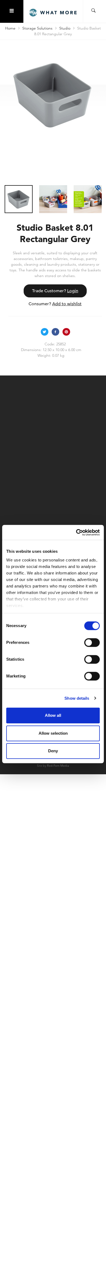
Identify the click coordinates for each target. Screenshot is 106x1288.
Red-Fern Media (58, 765)
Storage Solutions (37, 28)
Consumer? (55, 304)
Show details (76, 698)
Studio (64, 28)
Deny (53, 751)
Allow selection (53, 733)
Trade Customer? (55, 291)
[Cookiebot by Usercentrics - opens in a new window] (76, 532)
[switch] (92, 642)
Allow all (53, 715)
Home (10, 28)
